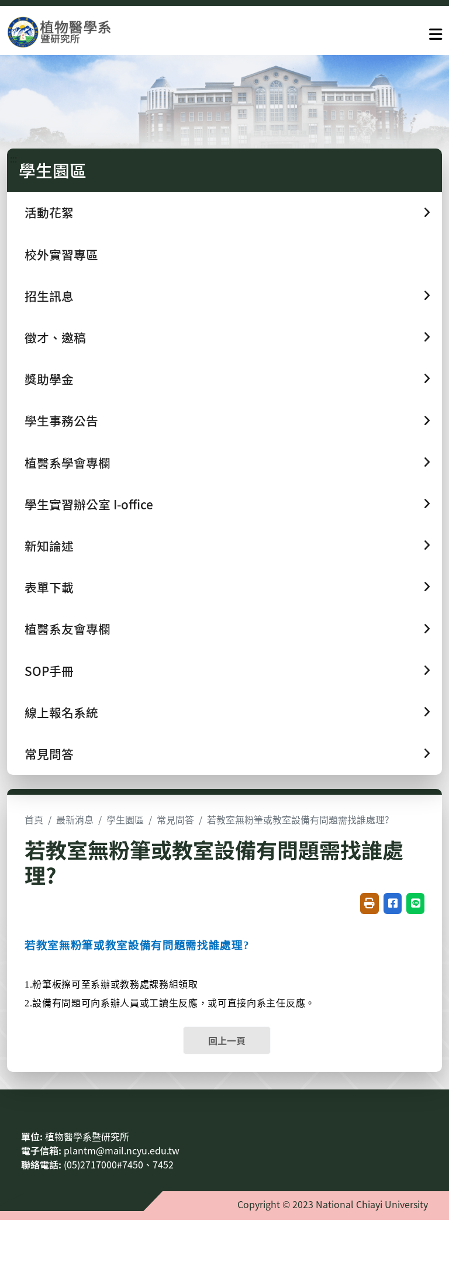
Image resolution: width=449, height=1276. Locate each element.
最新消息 (75, 819)
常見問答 (175, 819)
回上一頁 (227, 1040)
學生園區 (125, 819)
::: (13, 158)
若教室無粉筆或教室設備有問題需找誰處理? (298, 819)
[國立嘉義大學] (70, 31)
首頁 (34, 819)
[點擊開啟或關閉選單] (435, 32)
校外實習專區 (61, 254)
